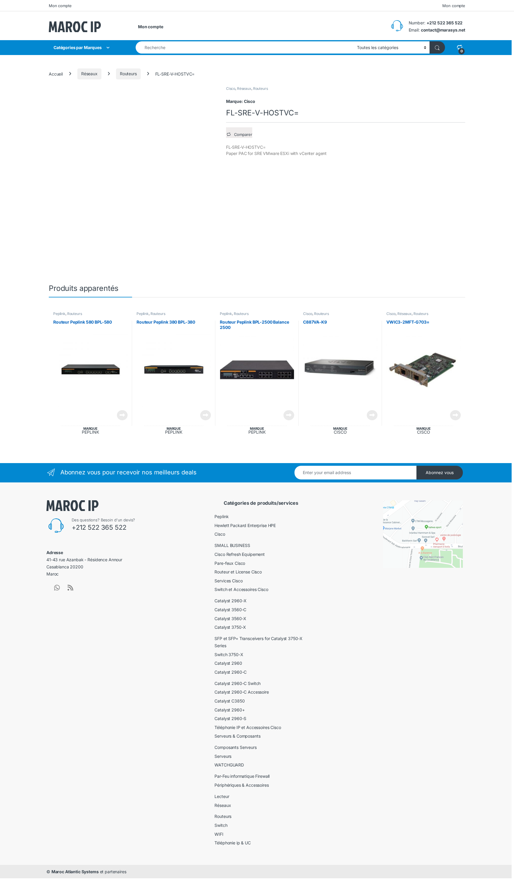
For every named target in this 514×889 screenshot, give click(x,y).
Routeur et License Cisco (238, 571)
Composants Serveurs (235, 747)
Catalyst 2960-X (230, 600)
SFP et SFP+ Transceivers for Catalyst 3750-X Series (258, 642)
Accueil (56, 73)
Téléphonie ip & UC (232, 842)
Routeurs (128, 73)
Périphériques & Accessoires (241, 785)
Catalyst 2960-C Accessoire (241, 691)
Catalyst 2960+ (229, 709)
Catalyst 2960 (228, 663)
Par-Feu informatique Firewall (241, 776)
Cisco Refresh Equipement (239, 554)
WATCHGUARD (229, 764)
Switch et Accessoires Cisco (241, 589)
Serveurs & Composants (237, 736)
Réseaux (89, 73)
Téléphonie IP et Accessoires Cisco (247, 727)
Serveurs (222, 756)
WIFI (218, 834)
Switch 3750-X (228, 654)
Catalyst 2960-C (230, 672)
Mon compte (60, 5)
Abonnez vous (440, 472)
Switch (220, 825)
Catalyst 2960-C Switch (237, 683)
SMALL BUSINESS (232, 545)
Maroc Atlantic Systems (75, 871)
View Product (120, 415)
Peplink (59, 313)
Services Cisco (228, 580)
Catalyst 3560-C (230, 609)
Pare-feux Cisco (229, 563)
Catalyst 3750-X (230, 627)
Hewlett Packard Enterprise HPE (245, 525)
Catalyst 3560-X (230, 618)
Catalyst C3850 (229, 700)
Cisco (230, 88)
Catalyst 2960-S (230, 718)
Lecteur (221, 796)
